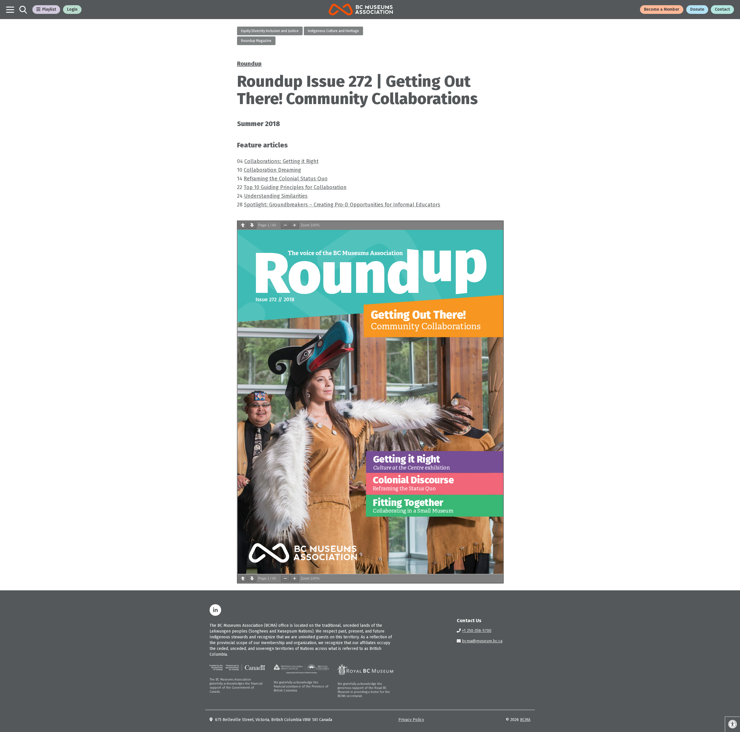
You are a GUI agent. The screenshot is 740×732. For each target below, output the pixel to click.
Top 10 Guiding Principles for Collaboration (295, 187)
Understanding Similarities (276, 196)
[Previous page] (242, 225)
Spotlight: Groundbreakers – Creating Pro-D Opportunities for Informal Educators (342, 205)
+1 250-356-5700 (476, 630)
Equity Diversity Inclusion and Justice (270, 31)
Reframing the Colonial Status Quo (286, 178)
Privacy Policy (411, 719)
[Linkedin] (215, 610)
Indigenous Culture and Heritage (333, 31)
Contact (722, 9)
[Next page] (252, 225)
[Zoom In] (294, 225)
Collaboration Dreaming (272, 170)
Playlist (49, 9)
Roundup (249, 63)
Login (72, 9)
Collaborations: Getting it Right (281, 161)
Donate (697, 9)
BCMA (525, 719)
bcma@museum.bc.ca (482, 641)
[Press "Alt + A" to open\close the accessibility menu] (732, 724)
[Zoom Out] (285, 225)
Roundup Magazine (256, 41)
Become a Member (661, 9)
